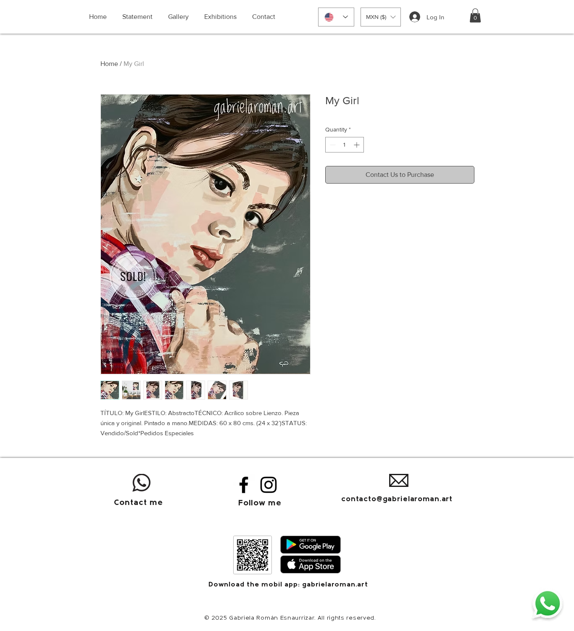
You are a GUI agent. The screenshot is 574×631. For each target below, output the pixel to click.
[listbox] (381, 17)
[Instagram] (268, 485)
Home (109, 63)
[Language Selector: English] (336, 17)
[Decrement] (331, 144)
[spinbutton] (344, 144)
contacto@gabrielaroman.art (397, 499)
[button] (381, 17)
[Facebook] (244, 485)
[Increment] (357, 144)
